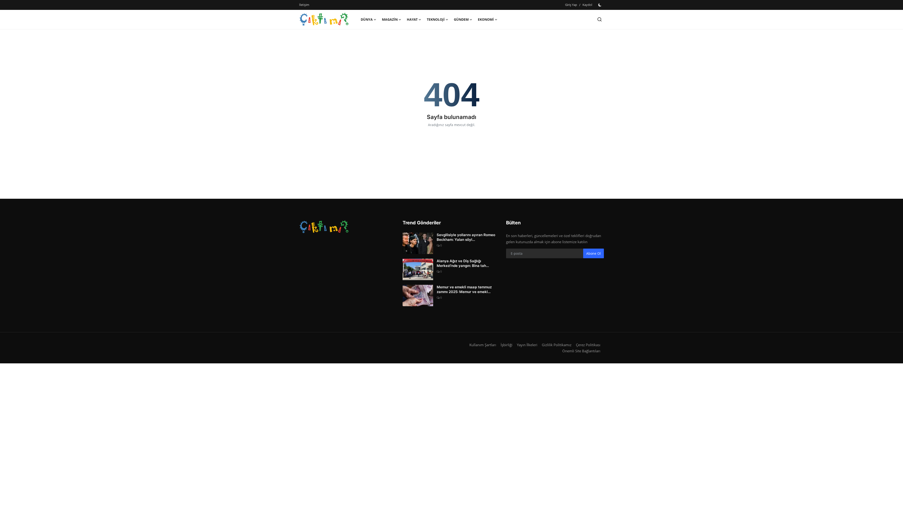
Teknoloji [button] (436, 19)
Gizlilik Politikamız (556, 344)
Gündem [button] (461, 19)
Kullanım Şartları (482, 344)
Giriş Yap (571, 5)
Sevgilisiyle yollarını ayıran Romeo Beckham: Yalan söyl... (466, 237)
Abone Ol (593, 253)
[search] (599, 19)
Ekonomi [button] (486, 19)
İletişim (304, 5)
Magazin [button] (390, 19)
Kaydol (587, 5)
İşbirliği (506, 344)
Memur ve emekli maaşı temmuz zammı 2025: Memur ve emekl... (464, 289)
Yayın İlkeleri (527, 344)
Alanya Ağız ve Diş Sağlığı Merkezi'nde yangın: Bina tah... (463, 263)
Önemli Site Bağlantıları (581, 351)
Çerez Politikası (588, 344)
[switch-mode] (600, 5)
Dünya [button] (367, 19)
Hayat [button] (412, 19)
